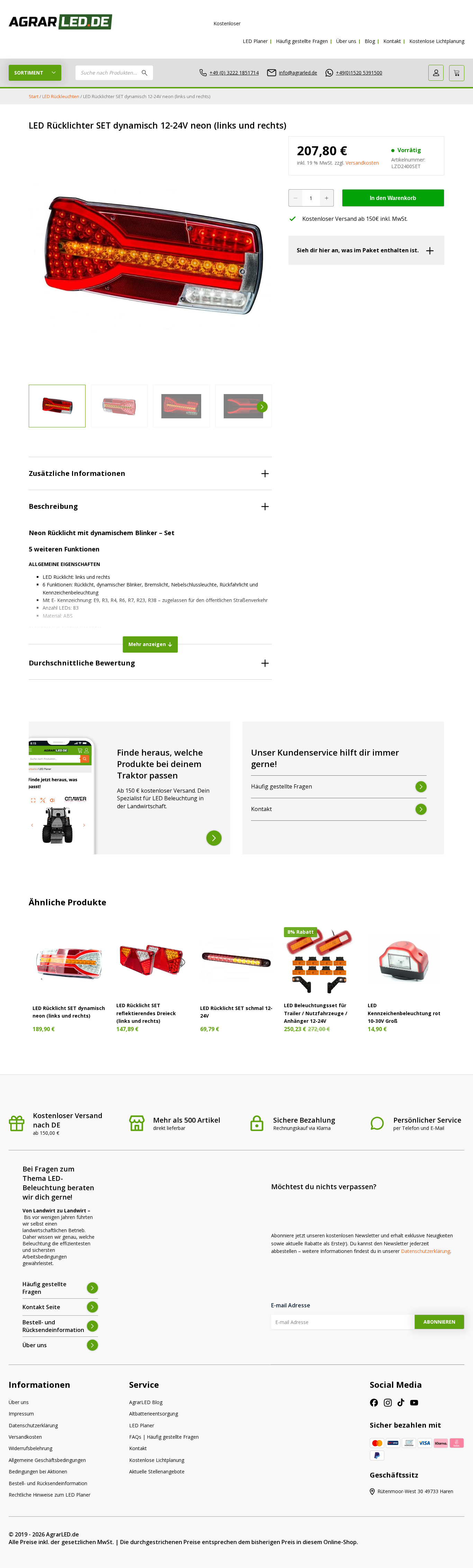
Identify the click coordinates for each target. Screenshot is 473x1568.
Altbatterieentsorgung (153, 1413)
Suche (144, 72)
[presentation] (38, 406)
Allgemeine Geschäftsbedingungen (47, 1460)
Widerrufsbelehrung (30, 1448)
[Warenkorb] (456, 73)
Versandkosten (362, 162)
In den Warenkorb (393, 198)
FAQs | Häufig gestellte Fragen (164, 1437)
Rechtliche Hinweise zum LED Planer (49, 1494)
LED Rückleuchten (60, 96)
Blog (370, 41)
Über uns (346, 41)
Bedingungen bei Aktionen (38, 1471)
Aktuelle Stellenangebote (157, 1471)
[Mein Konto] (436, 73)
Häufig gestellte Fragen (302, 41)
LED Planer (255, 41)
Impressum (21, 1413)
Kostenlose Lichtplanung (436, 41)
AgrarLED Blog (145, 1402)
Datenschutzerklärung (425, 1251)
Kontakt (392, 41)
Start (33, 96)
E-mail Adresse (290, 1305)
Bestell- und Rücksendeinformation (48, 1483)
